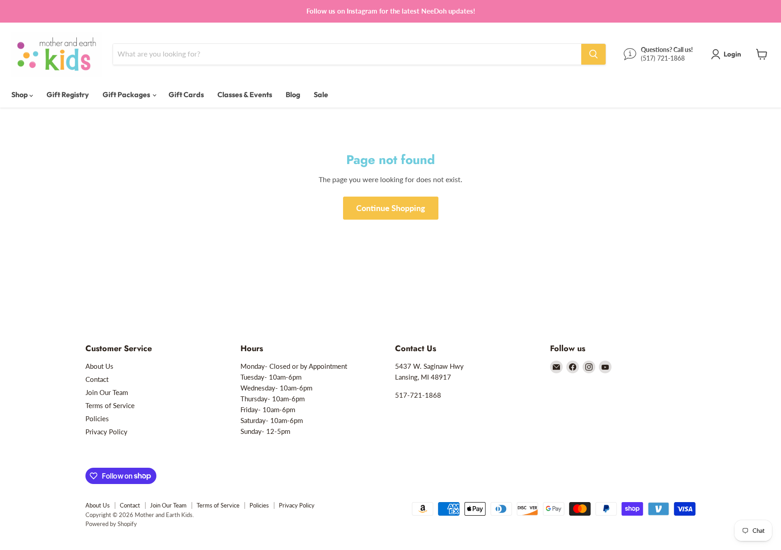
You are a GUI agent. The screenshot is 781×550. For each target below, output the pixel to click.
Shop (20, 94)
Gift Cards (186, 94)
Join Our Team (106, 392)
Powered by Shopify (111, 523)
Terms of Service (110, 405)
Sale (321, 94)
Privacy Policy (106, 432)
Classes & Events (244, 94)
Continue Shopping (390, 208)
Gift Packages (127, 94)
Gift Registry (68, 94)
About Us (99, 366)
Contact (96, 379)
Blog (293, 94)
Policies (97, 418)
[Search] (593, 54)
